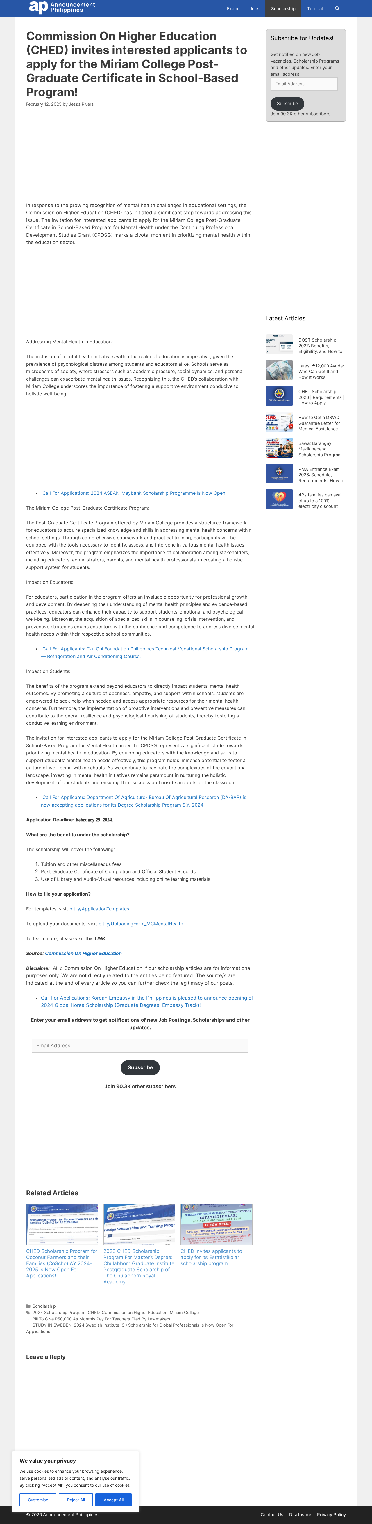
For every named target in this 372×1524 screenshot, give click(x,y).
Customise (38, 1499)
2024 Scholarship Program (59, 1312)
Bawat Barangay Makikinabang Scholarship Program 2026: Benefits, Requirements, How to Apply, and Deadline (321, 449)
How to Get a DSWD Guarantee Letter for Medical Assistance (319, 423)
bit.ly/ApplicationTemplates (99, 909)
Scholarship (283, 8)
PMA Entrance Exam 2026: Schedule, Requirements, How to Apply (321, 474)
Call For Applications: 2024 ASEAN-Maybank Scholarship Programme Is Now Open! (134, 493)
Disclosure (300, 1514)
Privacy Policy (331, 1514)
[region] (76, 1481)
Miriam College (184, 1312)
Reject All (76, 1499)
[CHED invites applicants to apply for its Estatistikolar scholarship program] (216, 1224)
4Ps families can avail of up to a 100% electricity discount (320, 500)
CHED (93, 1312)
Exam (232, 8)
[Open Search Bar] (337, 8)
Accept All (114, 1499)
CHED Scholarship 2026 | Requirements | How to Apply (321, 397)
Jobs (255, 8)
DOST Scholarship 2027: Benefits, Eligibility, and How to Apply (320, 345)
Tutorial (315, 8)
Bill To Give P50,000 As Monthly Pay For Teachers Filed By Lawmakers (101, 1318)
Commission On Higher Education (84, 953)
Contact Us (272, 1514)
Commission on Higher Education (134, 1312)
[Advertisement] (140, 158)
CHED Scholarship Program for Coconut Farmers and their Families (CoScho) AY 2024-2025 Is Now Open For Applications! (61, 1263)
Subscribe (140, 1067)
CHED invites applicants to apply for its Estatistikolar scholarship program (211, 1257)
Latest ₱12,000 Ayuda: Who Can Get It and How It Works (321, 371)
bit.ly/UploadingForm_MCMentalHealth (141, 924)
